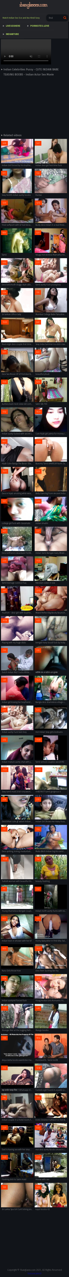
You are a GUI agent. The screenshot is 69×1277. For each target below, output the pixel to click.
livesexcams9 (34, 1273)
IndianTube (12, 34)
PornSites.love (39, 25)
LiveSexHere (13, 25)
